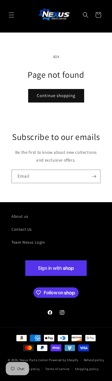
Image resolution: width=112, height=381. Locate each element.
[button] (11, 15)
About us (19, 216)
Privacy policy (29, 369)
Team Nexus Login (28, 242)
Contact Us (21, 229)
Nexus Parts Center (34, 360)
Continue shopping (56, 95)
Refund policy (94, 360)
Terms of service (57, 369)
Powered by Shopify (63, 360)
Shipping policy (87, 369)
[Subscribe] (94, 176)
